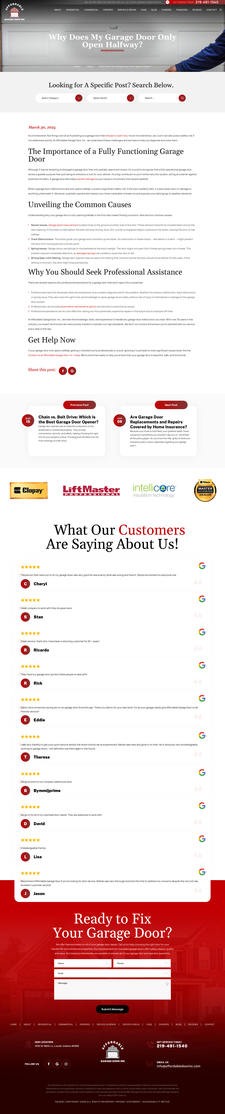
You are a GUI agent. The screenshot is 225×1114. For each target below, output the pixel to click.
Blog (154, 10)
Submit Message (112, 1009)
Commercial (91, 10)
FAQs (143, 10)
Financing (182, 10)
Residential (72, 10)
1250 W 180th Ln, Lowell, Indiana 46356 (57, 1046)
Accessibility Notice (156, 1101)
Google (72, 371)
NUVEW (59, 1101)
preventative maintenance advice (78, 306)
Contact (211, 10)
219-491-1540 (207, 2)
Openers (108, 10)
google (57, 1064)
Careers (166, 10)
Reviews (197, 10)
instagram (66, 1064)
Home (13, 1024)
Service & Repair (127, 10)
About (57, 10)
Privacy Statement (128, 1101)
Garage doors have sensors (63, 225)
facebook (63, 371)
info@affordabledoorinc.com (178, 1066)
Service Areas (131, 1024)
